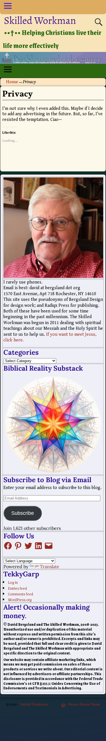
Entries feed (17, 588)
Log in (13, 582)
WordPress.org (20, 599)
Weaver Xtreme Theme (84, 704)
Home (12, 82)
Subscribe (22, 513)
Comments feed (20, 593)
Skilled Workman (40, 20)
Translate (49, 566)
